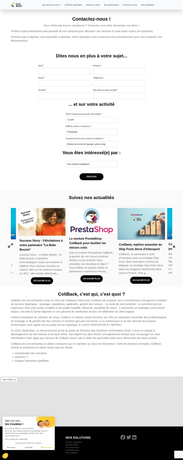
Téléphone (98, 77)
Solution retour (93, 5)
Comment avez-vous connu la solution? (85, 138)
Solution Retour (72, 445)
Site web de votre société (105, 90)
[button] (5, 456)
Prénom (97, 65)
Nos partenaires (111, 5)
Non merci (11, 447)
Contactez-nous (130, 5)
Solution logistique (73, 5)
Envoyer (91, 177)
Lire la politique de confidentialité (16, 439)
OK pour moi (46, 447)
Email (41, 77)
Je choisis (28, 447)
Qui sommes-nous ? (51, 5)
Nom (41, 65)
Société (42, 90)
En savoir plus (41, 281)
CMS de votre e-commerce (79, 126)
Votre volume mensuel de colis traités (84, 114)
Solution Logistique (74, 442)
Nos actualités (147, 5)
